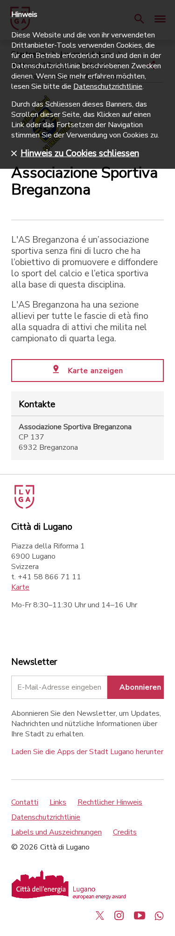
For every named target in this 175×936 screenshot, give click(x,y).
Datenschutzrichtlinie (45, 817)
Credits (125, 832)
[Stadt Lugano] (23, 506)
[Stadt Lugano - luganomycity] (100, 915)
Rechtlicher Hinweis (109, 802)
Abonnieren (140, 687)
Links (57, 802)
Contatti (24, 802)
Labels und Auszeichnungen (56, 832)
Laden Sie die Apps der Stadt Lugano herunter (87, 752)
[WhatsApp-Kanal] (159, 915)
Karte (20, 587)
